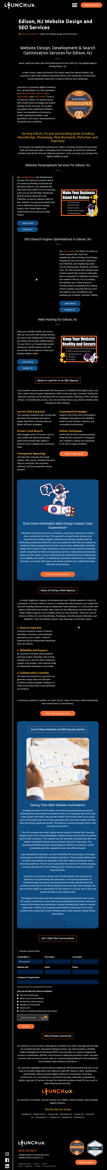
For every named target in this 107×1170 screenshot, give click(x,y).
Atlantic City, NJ (40, 1114)
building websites (27, 93)
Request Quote (91, 5)
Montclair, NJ (79, 1117)
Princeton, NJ (55, 1117)
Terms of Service (49, 1166)
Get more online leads (29, 995)
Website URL (23, 967)
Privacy (37, 1166)
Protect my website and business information (38, 1011)
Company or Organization (28, 977)
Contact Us (27, 229)
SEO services (69, 251)
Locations (33, 34)
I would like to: (24, 957)
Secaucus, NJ (53, 1114)
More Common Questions (58, 574)
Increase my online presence (31, 1001)
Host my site (25, 1008)
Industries (28, 1166)
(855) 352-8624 (27, 1150)
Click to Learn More (74, 454)
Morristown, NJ (66, 1114)
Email (48, 967)
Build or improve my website (32, 998)
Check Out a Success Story (57, 713)
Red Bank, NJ (67, 1117)
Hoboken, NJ (26, 1114)
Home (23, 34)
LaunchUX (27, 1164)
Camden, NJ (78, 1114)
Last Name (77, 957)
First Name (50, 957)
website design (28, 177)
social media (39, 96)
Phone (75, 967)
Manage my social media (30, 1005)
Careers (36, 1164)
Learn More (27, 223)
